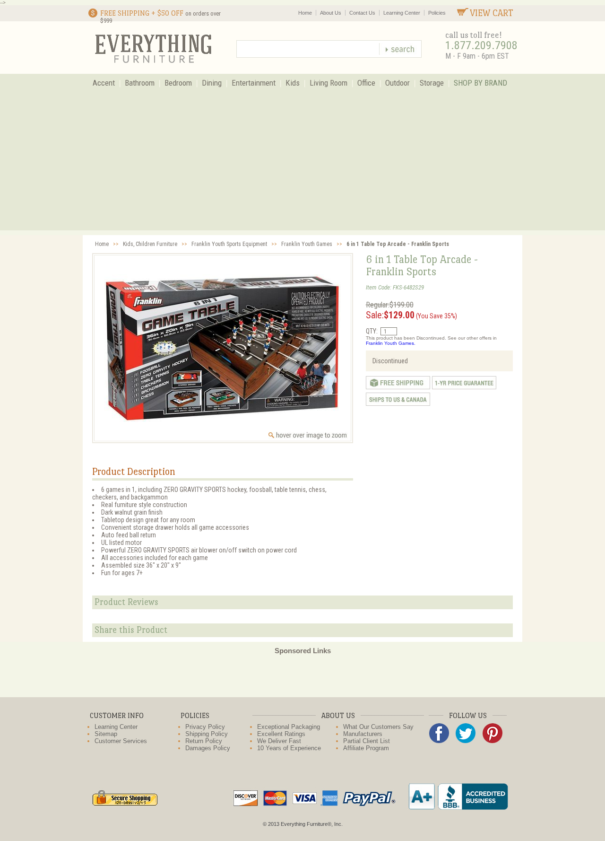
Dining (212, 83)
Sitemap (106, 733)
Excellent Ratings (281, 733)
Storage (432, 83)
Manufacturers (362, 733)
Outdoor (397, 83)
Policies (437, 13)
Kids (292, 83)
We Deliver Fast (279, 741)
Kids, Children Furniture (150, 244)
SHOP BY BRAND (480, 83)
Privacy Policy (205, 726)
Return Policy (203, 741)
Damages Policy (207, 748)
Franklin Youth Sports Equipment (229, 244)
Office (366, 83)
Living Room (328, 83)
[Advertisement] (302, 164)
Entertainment (254, 83)
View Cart (491, 13)
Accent (104, 83)
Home (305, 13)
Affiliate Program (366, 748)
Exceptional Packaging (288, 726)
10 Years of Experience (289, 748)
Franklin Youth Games (306, 244)
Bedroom (178, 83)
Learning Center (401, 13)
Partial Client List (366, 741)
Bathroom (140, 83)
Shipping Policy (206, 733)
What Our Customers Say (378, 726)
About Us (330, 13)
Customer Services (121, 741)
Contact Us (362, 13)
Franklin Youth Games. (390, 343)
